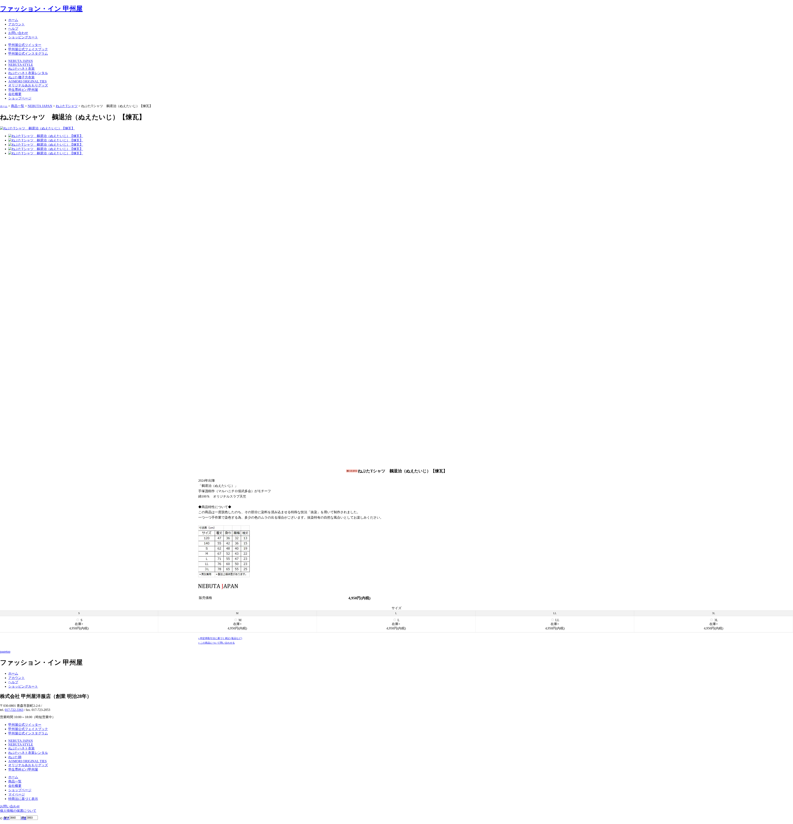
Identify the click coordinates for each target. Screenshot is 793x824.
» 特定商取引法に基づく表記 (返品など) (220, 638)
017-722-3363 (14, 710)
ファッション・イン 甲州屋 (41, 8)
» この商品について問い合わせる (216, 642)
